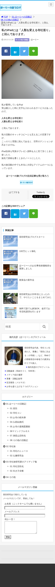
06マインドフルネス (19, 431)
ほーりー (35, 39)
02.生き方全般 (17, 471)
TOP (6, 17)
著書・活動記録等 (14, 378)
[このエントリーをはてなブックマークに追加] (15, 51)
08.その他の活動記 (10, 19)
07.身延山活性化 (18, 435)
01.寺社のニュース (19, 451)
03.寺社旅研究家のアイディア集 (21, 462)
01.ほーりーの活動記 (22, 17)
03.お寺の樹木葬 (18, 417)
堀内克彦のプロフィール (39, 367)
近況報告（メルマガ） (16, 382)
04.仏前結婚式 (17, 422)
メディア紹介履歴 (14, 375)
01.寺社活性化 (17, 466)
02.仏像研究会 (17, 455)
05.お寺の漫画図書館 (20, 426)
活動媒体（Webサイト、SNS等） (21, 371)
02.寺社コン (16, 413)
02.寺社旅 (11, 446)
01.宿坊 (13, 408)
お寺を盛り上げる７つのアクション (22, 386)
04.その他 (11, 477)
